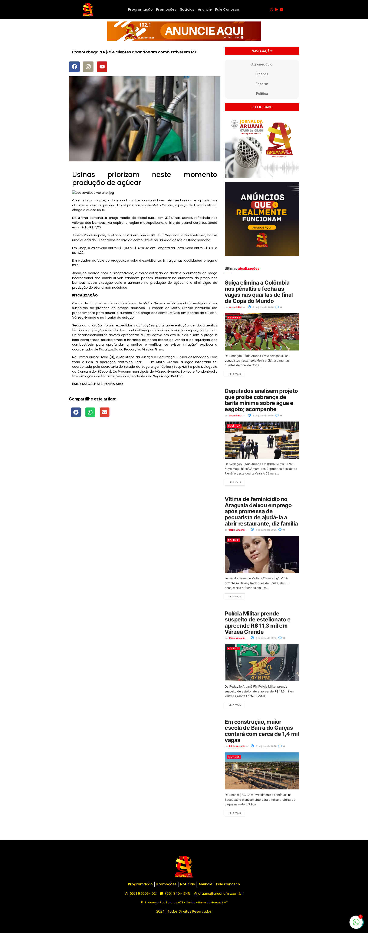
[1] (356, 924)
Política (262, 94)
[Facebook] (74, 66)
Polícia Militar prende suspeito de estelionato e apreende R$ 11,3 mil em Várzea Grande (257, 622)
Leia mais (235, 374)
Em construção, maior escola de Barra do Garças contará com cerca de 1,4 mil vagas (262, 730)
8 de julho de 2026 (263, 307)
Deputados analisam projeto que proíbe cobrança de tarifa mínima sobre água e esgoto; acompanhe (261, 399)
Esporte (262, 84)
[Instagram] (88, 66)
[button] (76, 412)
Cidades (261, 74)
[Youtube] (102, 66)
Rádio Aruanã (236, 529)
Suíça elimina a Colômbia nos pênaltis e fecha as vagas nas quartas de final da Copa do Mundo (259, 291)
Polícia (233, 540)
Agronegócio (261, 64)
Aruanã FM (235, 307)
